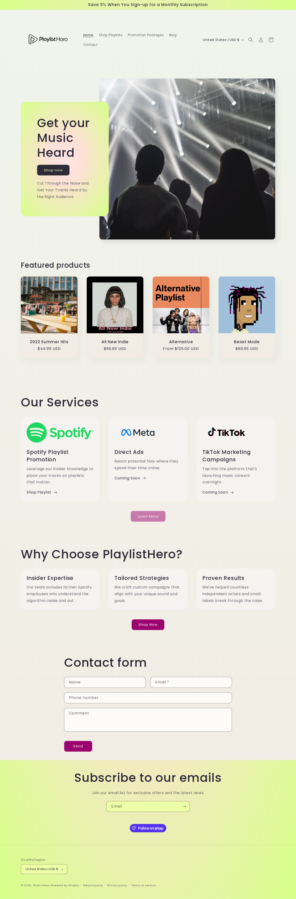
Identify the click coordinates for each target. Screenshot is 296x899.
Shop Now (148, 624)
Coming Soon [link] (127, 478)
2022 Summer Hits (49, 341)
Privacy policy (117, 885)
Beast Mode (247, 341)
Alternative (181, 341)
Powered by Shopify (65, 885)
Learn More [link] (148, 516)
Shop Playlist (39, 492)
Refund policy (93, 885)
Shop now (53, 169)
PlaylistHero (41, 885)
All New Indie (115, 341)
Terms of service (143, 885)
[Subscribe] (184, 806)
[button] (251, 40)
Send (78, 746)
